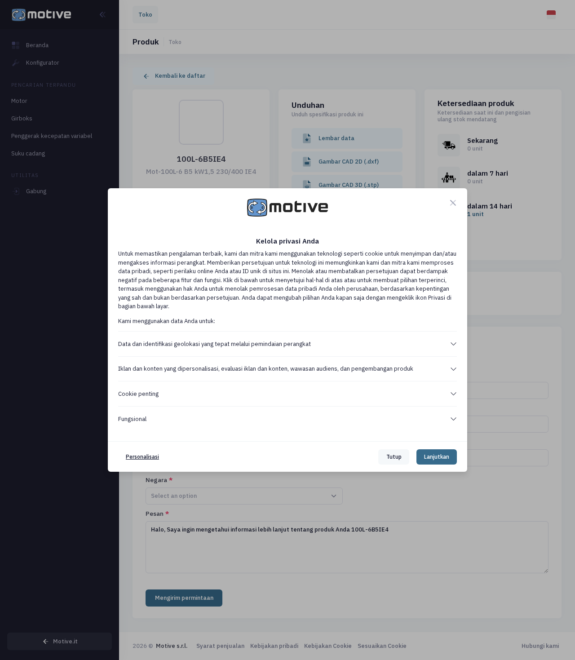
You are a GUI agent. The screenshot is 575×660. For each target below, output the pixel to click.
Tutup (394, 456)
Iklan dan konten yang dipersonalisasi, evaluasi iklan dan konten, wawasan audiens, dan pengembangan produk (265, 368)
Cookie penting (138, 394)
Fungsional (132, 419)
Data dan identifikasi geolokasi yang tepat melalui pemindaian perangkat (214, 344)
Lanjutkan (436, 456)
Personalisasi (142, 456)
